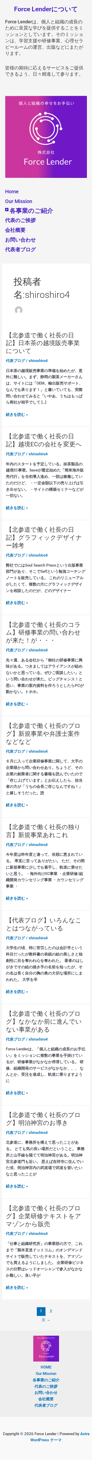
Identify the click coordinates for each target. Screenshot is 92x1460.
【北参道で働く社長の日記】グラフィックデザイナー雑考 (44, 537)
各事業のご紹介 (31, 210)
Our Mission (18, 201)
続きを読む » (17, 414)
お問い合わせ (20, 240)
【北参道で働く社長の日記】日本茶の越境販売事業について (43, 343)
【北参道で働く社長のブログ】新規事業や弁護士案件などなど (43, 733)
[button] (46, 211)
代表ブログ (15, 360)
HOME (46, 1367)
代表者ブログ (20, 249)
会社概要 (15, 230)
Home (12, 191)
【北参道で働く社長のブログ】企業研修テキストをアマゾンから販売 (43, 1216)
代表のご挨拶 (20, 220)
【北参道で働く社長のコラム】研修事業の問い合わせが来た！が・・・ (43, 632)
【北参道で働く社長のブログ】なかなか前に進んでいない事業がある (44, 1021)
